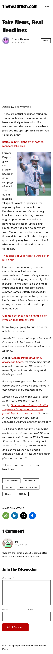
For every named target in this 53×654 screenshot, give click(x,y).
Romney (22, 494)
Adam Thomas (20, 39)
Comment (8, 578)
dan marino (30, 480)
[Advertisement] (26, 74)
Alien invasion (11, 480)
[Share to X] (23, 515)
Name (6, 609)
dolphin (8, 487)
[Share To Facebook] (32, 515)
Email (31, 609)
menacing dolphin (28, 487)
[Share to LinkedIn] (14, 515)
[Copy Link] (5, 515)
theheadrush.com (20, 6)
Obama (8, 494)
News (45, 40)
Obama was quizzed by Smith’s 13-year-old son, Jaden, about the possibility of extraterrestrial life (25, 409)
